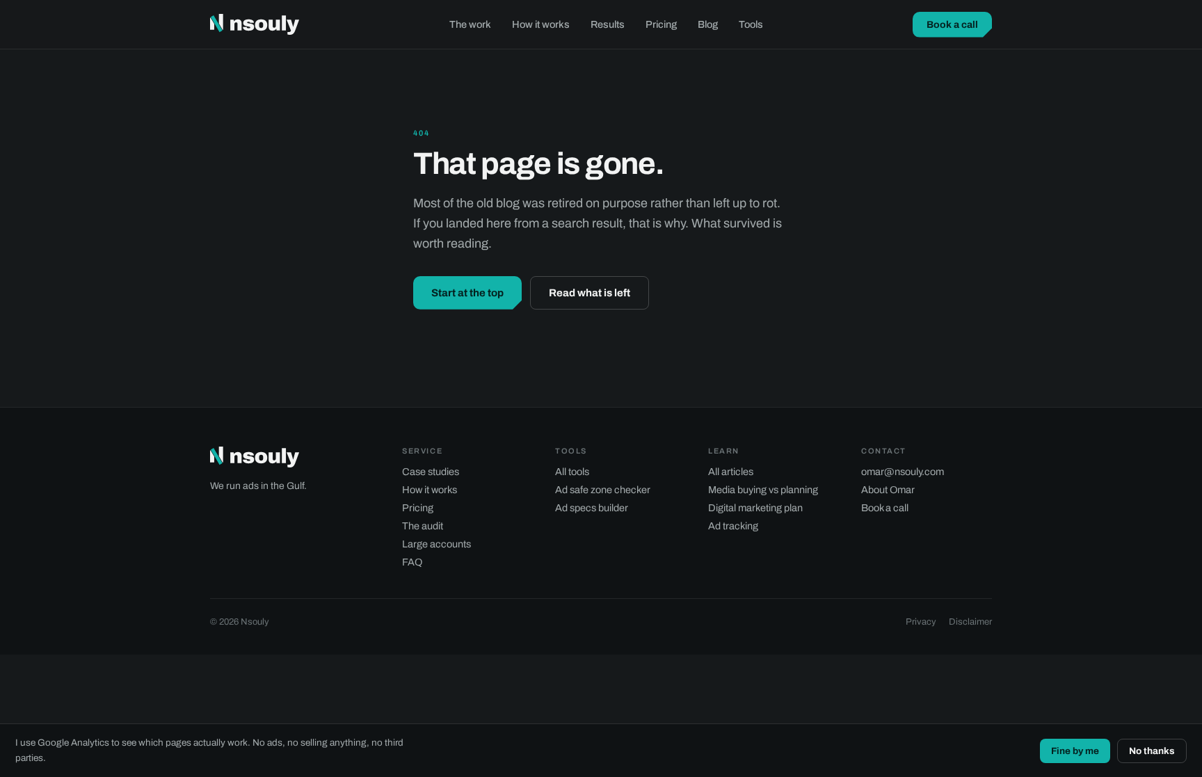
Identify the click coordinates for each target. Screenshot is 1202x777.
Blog (708, 24)
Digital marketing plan (755, 507)
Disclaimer (970, 622)
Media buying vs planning (763, 489)
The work (470, 24)
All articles (730, 471)
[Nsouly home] (254, 24)
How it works (541, 24)
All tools (572, 471)
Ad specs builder (591, 507)
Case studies (430, 471)
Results (608, 24)
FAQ (412, 562)
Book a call (952, 24)
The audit (422, 525)
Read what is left (589, 292)
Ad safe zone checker (602, 489)
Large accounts (436, 544)
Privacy (921, 622)
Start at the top (467, 292)
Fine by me (1075, 751)
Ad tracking (733, 525)
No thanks (1152, 751)
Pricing (661, 24)
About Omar (888, 489)
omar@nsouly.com (902, 471)
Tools (751, 24)
